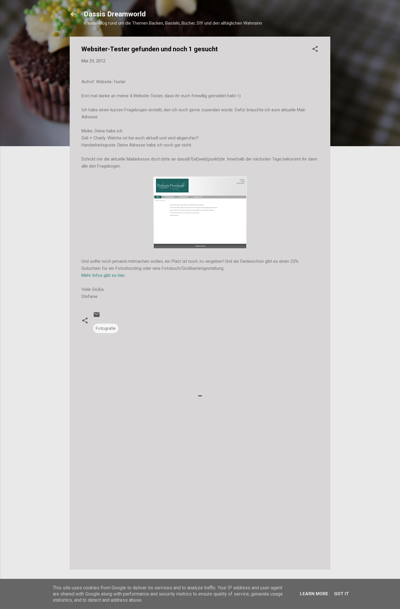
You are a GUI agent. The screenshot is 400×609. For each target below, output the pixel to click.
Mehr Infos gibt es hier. (103, 275)
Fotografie (106, 328)
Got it (341, 593)
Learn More (314, 593)
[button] (315, 49)
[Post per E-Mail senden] (96, 316)
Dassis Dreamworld (115, 14)
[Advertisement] (200, 515)
